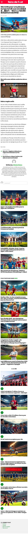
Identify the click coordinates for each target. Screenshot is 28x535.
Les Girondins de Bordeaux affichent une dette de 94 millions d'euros (14, 487)
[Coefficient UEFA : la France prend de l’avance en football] (14, 218)
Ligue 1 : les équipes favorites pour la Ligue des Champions (12, 207)
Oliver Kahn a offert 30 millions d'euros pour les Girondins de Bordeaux (13, 415)
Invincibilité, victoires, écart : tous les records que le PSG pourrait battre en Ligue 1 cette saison (12, 249)
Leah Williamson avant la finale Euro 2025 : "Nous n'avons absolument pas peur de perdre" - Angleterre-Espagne (14, 362)
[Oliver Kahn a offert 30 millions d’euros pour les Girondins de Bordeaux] (14, 402)
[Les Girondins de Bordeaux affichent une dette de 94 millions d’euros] (14, 474)
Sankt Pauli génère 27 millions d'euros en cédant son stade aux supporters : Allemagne (14, 392)
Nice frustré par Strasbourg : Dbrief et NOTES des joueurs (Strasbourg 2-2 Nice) (14, 271)
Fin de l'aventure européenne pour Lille (12, 439)
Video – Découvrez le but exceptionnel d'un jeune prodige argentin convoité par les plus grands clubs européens (13, 463)
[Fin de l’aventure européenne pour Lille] (14, 426)
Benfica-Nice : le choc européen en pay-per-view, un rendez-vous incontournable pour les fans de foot (14, 298)
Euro (16, 278)
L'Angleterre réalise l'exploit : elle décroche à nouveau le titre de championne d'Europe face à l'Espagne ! (13, 341)
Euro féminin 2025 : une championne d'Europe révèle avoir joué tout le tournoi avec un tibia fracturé (14, 320)
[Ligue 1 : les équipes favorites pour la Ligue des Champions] (14, 197)
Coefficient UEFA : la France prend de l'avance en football (12, 228)
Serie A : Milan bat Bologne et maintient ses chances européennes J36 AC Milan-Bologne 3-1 (13, 512)
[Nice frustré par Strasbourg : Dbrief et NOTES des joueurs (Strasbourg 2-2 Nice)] (14, 261)
